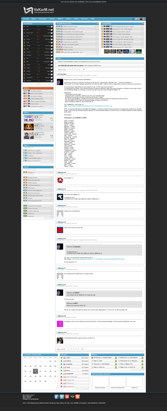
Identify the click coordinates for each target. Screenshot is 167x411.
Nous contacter (27, 396)
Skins (76, 19)
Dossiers (84, 19)
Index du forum (62, 61)
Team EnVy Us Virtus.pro (128, 360)
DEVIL (68, 370)
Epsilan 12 (135, 387)
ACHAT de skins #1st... (34, 211)
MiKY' (62, 223)
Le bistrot (75, 61)
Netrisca (62, 334)
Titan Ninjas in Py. (126, 364)
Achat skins (31, 216)
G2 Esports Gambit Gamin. (102, 357)
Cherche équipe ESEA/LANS (35, 195)
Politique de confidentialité (31, 399)
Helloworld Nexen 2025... (34, 180)
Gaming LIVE (70, 380)
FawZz (68, 367)
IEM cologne (31, 188)
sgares (68, 357)
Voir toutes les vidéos (45, 141)
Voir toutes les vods (46, 162)
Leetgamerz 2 (70, 386)
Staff (92, 19)
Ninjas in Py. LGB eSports (128, 357)
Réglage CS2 (31, 172)
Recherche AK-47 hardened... (35, 206)
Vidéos (68, 19)
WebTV (60, 19)
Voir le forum (48, 218)
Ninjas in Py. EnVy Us (127, 367)
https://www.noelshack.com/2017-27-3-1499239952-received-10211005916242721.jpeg (98, 259)
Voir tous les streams (81, 388)
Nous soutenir (27, 397)
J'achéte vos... (31, 213)
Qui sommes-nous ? (29, 395)
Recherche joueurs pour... (34, 193)
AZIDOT (62, 269)
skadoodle (69, 364)
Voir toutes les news (91, 54)
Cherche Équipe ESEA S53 (34, 200)
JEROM (62, 207)
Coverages (43, 19)
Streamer (30, 198)
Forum (52, 19)
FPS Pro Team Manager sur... (35, 190)
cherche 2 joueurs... (33, 182)
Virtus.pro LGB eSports (101, 364)
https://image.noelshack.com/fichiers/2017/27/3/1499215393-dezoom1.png (90, 106)
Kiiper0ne (63, 190)
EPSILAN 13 (69, 383)
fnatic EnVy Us (98, 367)
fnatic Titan (97, 360)
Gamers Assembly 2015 (117, 387)
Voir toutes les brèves (45, 108)
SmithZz (68, 361)
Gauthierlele (69, 373)
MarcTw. (62, 75)
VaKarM (69, 61)
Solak (47, 403)
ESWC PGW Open (71, 377)
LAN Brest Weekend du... (34, 185)
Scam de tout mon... (33, 208)
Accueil (26, 19)
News (34, 19)
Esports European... (100, 387)
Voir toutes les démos (136, 369)
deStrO (41, 403)
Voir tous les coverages (136, 54)
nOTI (61, 317)
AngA (61, 173)
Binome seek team (32, 177)
